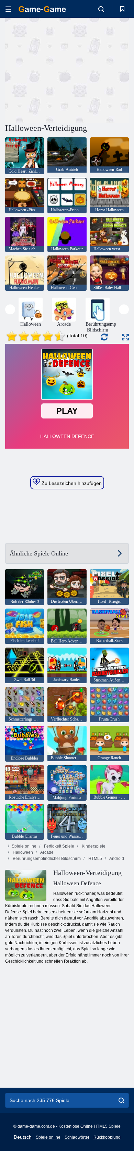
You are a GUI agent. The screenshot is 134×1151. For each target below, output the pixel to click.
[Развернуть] (125, 337)
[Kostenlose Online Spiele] (42, 9)
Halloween (22, 852)
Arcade (47, 852)
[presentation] (10, 309)
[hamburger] (8, 9)
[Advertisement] (63, 69)
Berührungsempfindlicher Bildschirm (46, 858)
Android (116, 858)
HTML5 (94, 858)
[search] (121, 1100)
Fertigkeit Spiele (58, 846)
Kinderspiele (93, 846)
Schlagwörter (77, 1137)
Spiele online (24, 846)
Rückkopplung (107, 1137)
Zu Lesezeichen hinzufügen (71, 483)
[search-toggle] (101, 8)
